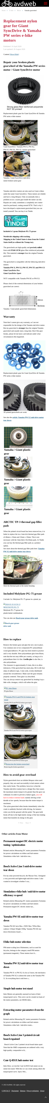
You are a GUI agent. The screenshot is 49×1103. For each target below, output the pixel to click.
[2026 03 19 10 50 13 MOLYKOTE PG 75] (14, 606)
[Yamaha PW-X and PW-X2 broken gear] (20, 132)
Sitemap (23, 1091)
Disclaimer (15, 1091)
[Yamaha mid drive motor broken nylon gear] (16, 164)
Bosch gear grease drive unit (27, 618)
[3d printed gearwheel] (24, 395)
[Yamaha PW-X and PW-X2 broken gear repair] (20, 698)
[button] (45, 3)
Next (27, 823)
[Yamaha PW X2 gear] (18, 437)
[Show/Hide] (14, 54)
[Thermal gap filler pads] (23, 570)
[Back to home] (19, 3)
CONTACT (6, 1091)
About (42, 1091)
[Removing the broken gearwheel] (16, 764)
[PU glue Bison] (10, 688)
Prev (21, 823)
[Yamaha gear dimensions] (24, 299)
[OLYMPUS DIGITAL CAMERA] (24, 356)
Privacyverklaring (33, 1091)
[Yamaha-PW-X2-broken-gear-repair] (24, 93)
